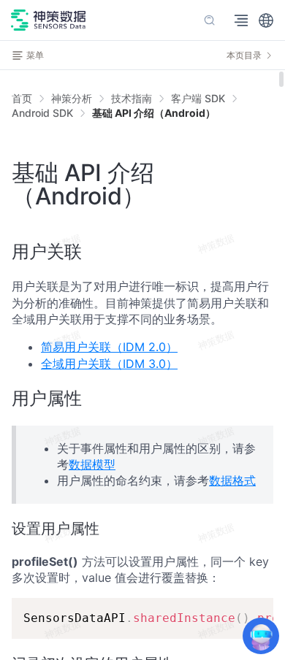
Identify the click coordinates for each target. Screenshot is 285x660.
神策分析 (71, 98)
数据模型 (92, 464)
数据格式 (232, 480)
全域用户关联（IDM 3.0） (109, 363)
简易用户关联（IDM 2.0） (109, 346)
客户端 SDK (198, 98)
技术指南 (131, 98)
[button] (266, 20)
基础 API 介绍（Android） (154, 113)
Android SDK (42, 113)
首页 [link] (22, 98)
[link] (71, 98)
